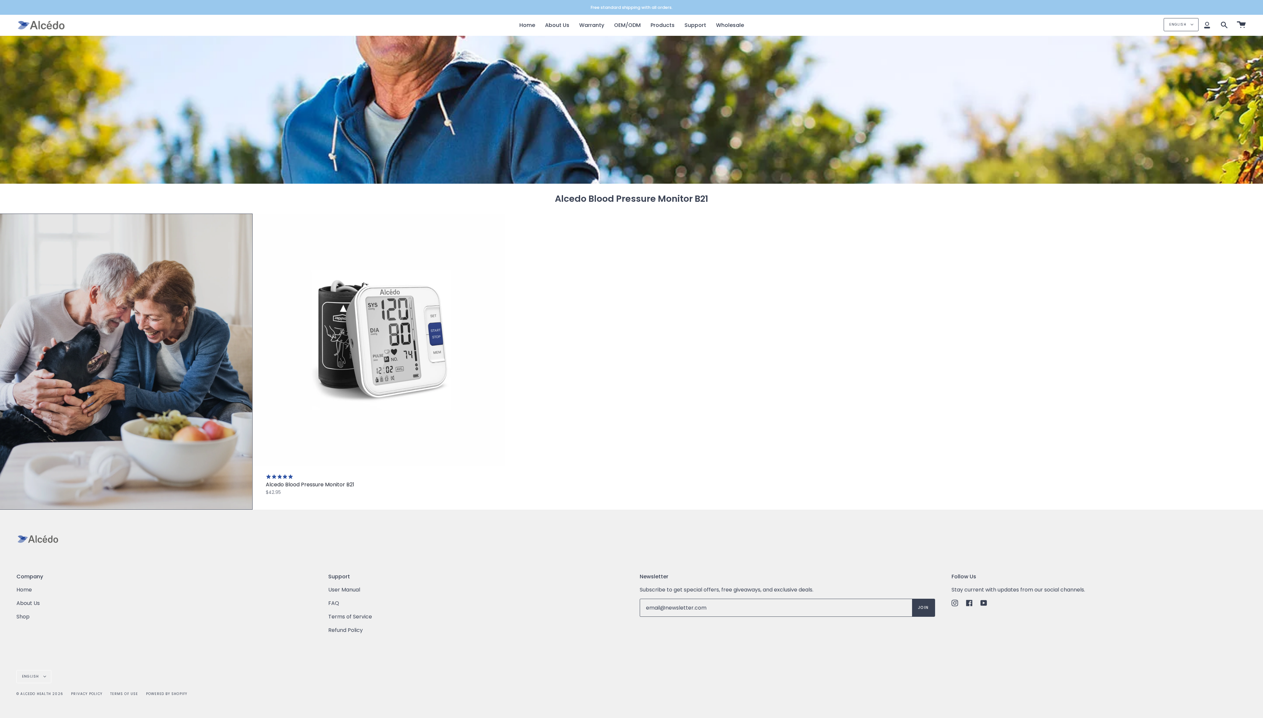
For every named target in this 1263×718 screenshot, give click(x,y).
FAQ (333, 603)
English (1178, 24)
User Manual (344, 589)
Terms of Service (350, 616)
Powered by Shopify (166, 693)
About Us (28, 603)
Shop (23, 616)
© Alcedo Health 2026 (39, 693)
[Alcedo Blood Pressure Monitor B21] (379, 340)
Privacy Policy (86, 693)
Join (923, 607)
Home (24, 589)
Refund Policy (345, 630)
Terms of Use (124, 693)
